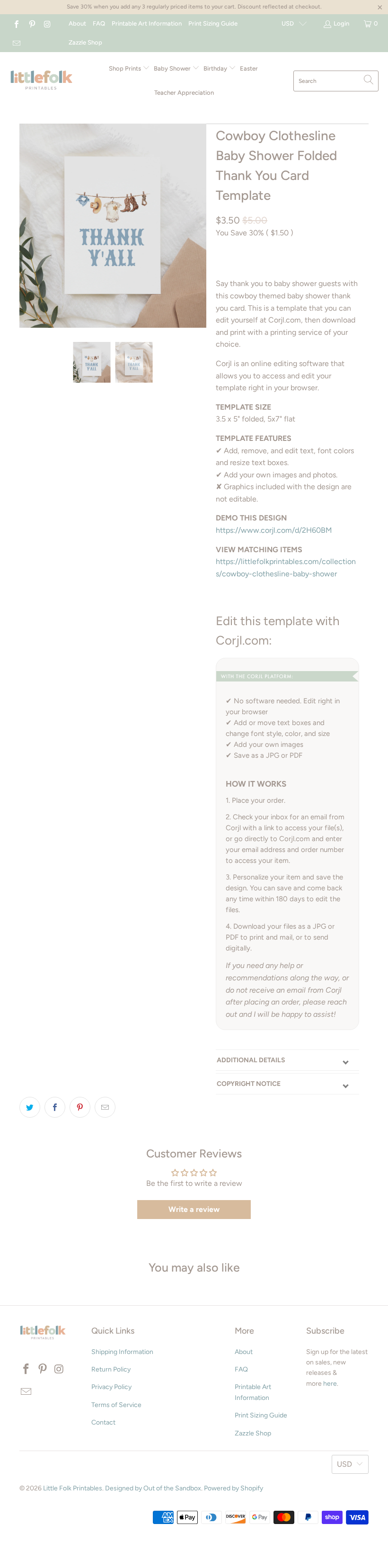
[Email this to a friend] (105, 1107)
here (330, 1384)
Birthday (216, 68)
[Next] (197, 226)
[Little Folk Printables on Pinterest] (31, 23)
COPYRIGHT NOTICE (249, 1084)
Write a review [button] (194, 1209)
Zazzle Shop (85, 42)
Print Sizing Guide (213, 23)
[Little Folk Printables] (41, 80)
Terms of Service (116, 1405)
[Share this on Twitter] (29, 1107)
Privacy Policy (111, 1387)
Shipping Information (122, 1352)
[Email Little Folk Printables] (16, 42)
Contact (103, 1422)
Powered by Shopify (233, 1488)
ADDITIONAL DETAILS (251, 1060)
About (77, 23)
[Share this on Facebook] (54, 1107)
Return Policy (111, 1369)
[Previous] (28, 226)
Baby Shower (173, 68)
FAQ (99, 23)
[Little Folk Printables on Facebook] (16, 23)
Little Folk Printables (72, 1488)
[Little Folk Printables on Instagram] (47, 23)
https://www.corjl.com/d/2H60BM (274, 530)
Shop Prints (125, 68)
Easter (249, 68)
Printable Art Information (147, 23)
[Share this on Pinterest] (80, 1107)
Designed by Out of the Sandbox (153, 1488)
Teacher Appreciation (184, 92)
